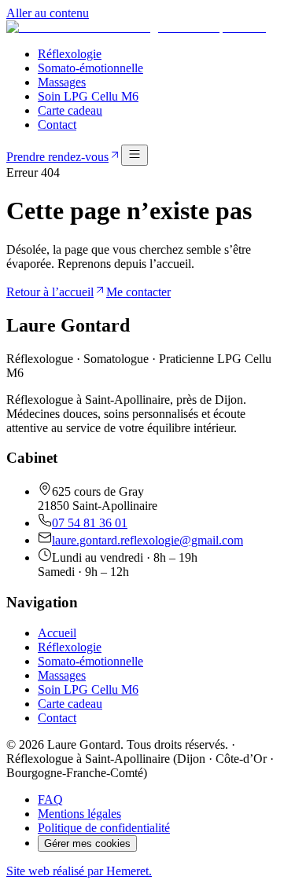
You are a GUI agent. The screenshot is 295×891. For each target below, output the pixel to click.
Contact (57, 124)
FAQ (50, 799)
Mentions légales (79, 813)
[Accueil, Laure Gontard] (136, 27)
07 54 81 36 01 (89, 523)
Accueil (57, 633)
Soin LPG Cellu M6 (88, 96)
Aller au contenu (47, 13)
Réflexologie (69, 53)
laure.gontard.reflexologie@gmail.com (147, 540)
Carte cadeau (70, 110)
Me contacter (138, 292)
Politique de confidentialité (104, 827)
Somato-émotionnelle (90, 68)
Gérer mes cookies (87, 843)
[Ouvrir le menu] (134, 155)
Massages (62, 82)
